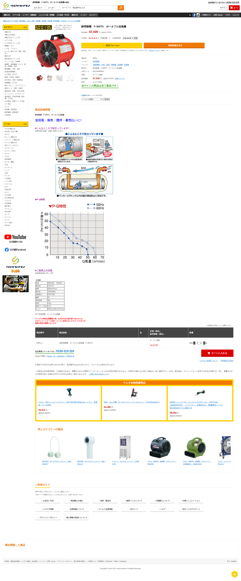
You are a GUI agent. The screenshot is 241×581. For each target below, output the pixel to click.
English (233, 561)
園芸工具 (75, 15)
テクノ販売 (8, 223)
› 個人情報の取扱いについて (76, 517)
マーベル (8, 217)
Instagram (123, 561)
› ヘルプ (162, 509)
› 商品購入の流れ (76, 501)
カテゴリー (93, 15)
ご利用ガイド (206, 15)
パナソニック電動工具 (12, 140)
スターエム (8, 184)
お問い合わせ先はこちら (99, 374)
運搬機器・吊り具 (11, 83)
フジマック (8, 167)
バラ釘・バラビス (11, 48)
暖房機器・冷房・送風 (12, 69)
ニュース (236, 15)
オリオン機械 (9, 162)
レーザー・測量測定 (29, 15)
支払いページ (154, 50)
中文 (228, 561)
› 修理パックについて (133, 501)
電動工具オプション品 (12, 37)
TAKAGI (7, 225)
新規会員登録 (15, 561)
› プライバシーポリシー (47, 517)
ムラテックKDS (10, 151)
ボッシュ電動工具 (11, 137)
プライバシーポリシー (64, 561)
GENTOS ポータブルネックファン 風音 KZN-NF (57, 463)
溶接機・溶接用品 (11, 109)
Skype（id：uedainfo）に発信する (60, 356)
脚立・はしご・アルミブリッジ (15, 85)
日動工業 (8, 189)
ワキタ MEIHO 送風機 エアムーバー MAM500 (161, 463)
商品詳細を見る (175, 45)
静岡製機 (8, 159)
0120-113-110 (65, 351)
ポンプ (7, 107)
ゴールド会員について (209, 361)
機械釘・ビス (9, 46)
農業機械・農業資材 (11, 112)
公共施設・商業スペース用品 (14, 101)
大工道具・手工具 (63, 15)
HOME (7, 561)
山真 (6, 173)
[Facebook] (194, 15)
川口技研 (8, 195)
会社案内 (35, 561)
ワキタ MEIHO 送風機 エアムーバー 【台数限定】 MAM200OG (197, 463)
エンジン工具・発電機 (46, 15)
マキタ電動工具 (10, 129)
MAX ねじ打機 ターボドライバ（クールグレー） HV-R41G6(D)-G (131, 402)
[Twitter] (190, 15)
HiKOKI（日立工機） (12, 131)
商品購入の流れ (227, 361)
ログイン (223, 8)
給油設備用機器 (10, 72)
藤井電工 (8, 206)
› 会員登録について (76, 509)
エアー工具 (16, 15)
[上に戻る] (234, 576)
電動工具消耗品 (10, 35)
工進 (6, 165)
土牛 (6, 187)
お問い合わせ (218, 15)
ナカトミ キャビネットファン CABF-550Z (125, 463)
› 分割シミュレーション (191, 501)
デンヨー (8, 176)
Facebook (108, 561)
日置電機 (8, 203)
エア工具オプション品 (12, 43)
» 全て (25, 27)
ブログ (227, 15)
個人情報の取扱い (80, 561)
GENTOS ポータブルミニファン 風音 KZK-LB (91, 463)
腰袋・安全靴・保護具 (12, 77)
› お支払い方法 (48, 501)
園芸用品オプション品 (12, 59)
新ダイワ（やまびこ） (12, 145)
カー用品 (8, 104)
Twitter (116, 561)
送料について (120, 78)
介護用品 (8, 115)
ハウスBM (8, 181)
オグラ (7, 154)
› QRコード (133, 509)
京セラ (7, 134)
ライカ (7, 220)
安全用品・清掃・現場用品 (14, 80)
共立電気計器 (9, 198)
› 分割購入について (162, 501)
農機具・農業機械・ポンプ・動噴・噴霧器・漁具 (15, 65)
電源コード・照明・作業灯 (14, 88)
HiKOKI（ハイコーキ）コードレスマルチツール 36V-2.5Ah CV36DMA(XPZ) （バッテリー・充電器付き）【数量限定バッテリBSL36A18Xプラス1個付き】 (196, 405)
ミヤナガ (8, 200)
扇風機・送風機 (117, 65)
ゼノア (7, 214)
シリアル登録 (25, 561)
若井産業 (8, 211)
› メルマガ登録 (48, 509)
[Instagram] (198, 15)
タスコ (7, 192)
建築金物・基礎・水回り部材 (14, 91)
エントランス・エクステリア (14, 94)
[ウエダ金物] (16, 6)
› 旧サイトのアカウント (191, 509)
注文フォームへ (113, 45)
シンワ (7, 170)
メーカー (84, 15)
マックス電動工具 (11, 142)
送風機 (126, 65)
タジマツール (9, 148)
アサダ (7, 156)
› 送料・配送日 (105, 501)
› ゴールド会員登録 (105, 509)
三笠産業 (8, 178)
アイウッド (8, 209)
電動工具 (7, 15)
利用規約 (101, 561)
